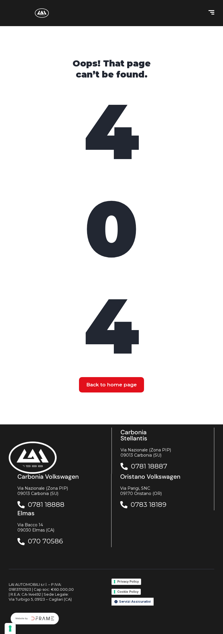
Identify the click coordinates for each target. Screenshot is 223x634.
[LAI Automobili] (42, 13)
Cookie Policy (128, 592)
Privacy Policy (128, 581)
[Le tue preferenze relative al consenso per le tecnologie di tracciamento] (10, 628)
